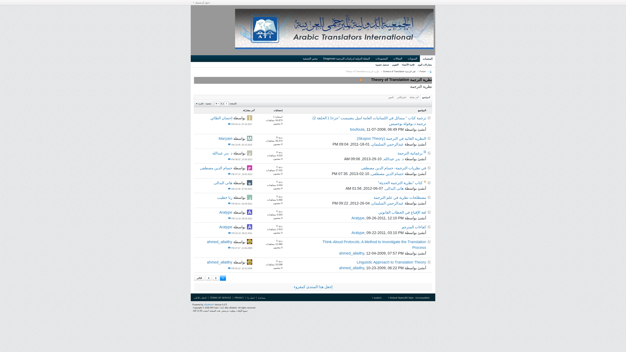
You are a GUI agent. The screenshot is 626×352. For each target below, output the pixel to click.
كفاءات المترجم (414, 227)
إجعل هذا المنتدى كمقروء (313, 287)
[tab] (426, 97)
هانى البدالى (394, 188)
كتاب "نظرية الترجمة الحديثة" (400, 183)
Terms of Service (220, 298)
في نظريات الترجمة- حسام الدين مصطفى (393, 168)
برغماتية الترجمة (410, 153)
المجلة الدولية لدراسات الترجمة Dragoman (346, 58)
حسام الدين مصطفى (387, 174)
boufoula (357, 129)
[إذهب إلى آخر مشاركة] (229, 124)
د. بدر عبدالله (394, 159)
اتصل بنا (251, 298)
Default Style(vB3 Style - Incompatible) (409, 297)
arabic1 (377, 297)
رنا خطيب (224, 197)
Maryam (225, 138)
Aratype (358, 218)
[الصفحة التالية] (216, 104)
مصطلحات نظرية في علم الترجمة (400, 197)
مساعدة (261, 298)
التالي (199, 278)
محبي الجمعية (310, 58)
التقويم (395, 64)
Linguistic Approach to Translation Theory (391, 262)
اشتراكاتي (401, 97)
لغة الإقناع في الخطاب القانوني (402, 212)
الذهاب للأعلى (200, 298)
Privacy (239, 298)
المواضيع (426, 97)
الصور (391, 97)
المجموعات (381, 58)
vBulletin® (209, 304)
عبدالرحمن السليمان (388, 144)
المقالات (397, 58)
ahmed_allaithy (351, 253)
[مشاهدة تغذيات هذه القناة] (361, 80)
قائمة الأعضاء (408, 64)
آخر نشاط (414, 97)
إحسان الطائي (221, 118)
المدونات (412, 58)
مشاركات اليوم (425, 64)
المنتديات (427, 58)
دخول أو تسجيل (202, 2)
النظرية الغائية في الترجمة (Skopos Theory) (391, 138)
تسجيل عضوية (382, 64)
